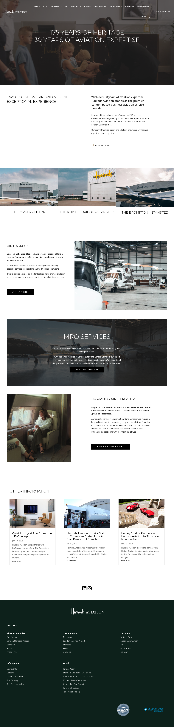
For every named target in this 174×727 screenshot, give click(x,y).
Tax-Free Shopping (71, 691)
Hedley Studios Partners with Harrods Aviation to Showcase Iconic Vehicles (140, 536)
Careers (129, 6)
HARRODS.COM (163, 12)
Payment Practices (71, 688)
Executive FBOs (51, 6)
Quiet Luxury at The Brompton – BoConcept (32, 535)
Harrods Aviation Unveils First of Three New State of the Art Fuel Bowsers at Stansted (86, 536)
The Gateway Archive (16, 684)
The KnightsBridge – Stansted (87, 212)
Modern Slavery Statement (74, 680)
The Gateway (143, 6)
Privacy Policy (68, 669)
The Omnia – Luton (29, 212)
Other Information (15, 676)
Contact (143, 17)
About (37, 6)
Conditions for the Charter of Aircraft (79, 676)
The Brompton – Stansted (145, 212)
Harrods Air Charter (95, 6)
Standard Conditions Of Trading (77, 672)
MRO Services (71, 6)
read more (16, 561)
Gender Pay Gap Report (73, 684)
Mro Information (87, 369)
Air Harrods (115, 6)
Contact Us (12, 669)
